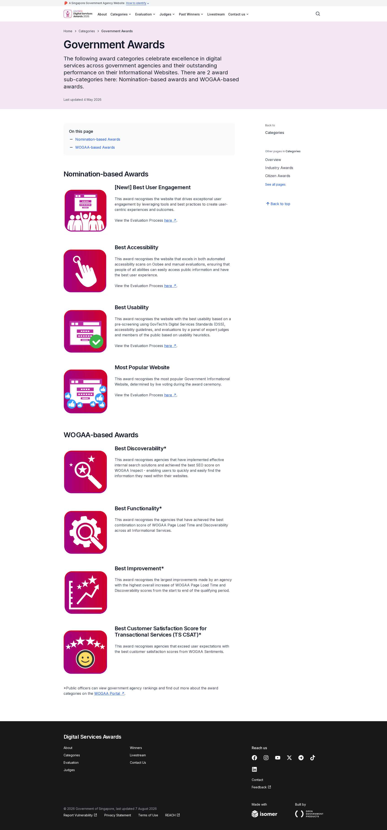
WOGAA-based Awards (95, 147)
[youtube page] (277, 757)
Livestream (216, 14)
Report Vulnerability (78, 815)
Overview (273, 159)
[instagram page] (266, 757)
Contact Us (138, 762)
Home (68, 31)
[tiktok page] (312, 757)
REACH (170, 815)
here (168, 220)
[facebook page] (254, 757)
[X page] (289, 757)
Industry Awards (279, 167)
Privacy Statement (117, 815)
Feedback (259, 787)
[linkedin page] (254, 769)
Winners (136, 748)
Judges (69, 770)
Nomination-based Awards (97, 139)
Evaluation (71, 762)
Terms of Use (148, 815)
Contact (257, 780)
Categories (87, 31)
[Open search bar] (318, 14)
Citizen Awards (277, 176)
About (102, 14)
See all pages (275, 184)
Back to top (280, 204)
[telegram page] (301, 757)
